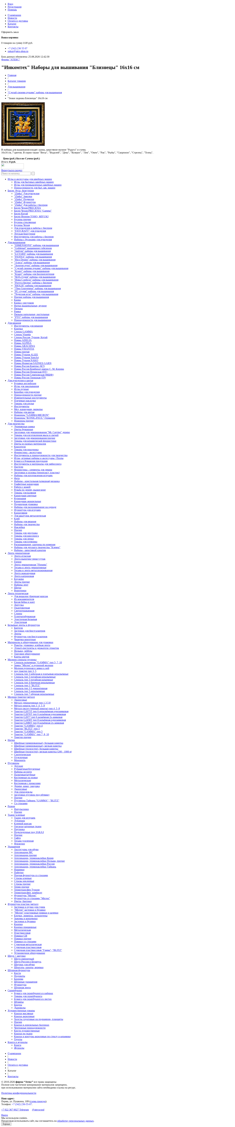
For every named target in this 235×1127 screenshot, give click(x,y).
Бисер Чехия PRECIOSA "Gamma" (33, 210)
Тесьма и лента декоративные (30, 567)
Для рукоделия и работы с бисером (33, 228)
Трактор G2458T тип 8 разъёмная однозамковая (40, 720)
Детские (18, 766)
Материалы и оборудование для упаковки (30, 642)
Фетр (17, 478)
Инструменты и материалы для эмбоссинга (37, 464)
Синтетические (22, 754)
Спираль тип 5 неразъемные (29, 691)
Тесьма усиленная (24, 840)
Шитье (17, 587)
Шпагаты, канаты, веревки (28, 967)
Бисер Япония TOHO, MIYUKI (31, 216)
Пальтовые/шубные (24, 774)
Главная (12, 75)
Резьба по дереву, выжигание (30, 489)
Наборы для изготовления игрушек (33, 475)
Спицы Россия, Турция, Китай (30, 337)
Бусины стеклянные (25, 222)
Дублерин (19, 820)
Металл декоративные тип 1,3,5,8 (32, 702)
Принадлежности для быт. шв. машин (34, 187)
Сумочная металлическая (28, 944)
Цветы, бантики (23, 901)
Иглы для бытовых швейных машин (34, 182)
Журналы (19, 1048)
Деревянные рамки (24, 426)
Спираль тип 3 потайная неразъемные (35, 676)
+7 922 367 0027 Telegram (15, 1109)
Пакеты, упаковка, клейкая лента (32, 645)
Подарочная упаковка (26, 504)
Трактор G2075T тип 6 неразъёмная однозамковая (41, 711)
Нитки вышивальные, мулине (30, 305)
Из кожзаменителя (24, 599)
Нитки (11, 740)
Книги (17, 1045)
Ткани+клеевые (16, 815)
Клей (17, 518)
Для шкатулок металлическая (30, 515)
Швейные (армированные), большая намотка (38, 743)
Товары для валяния (25, 492)
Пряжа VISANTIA (24, 348)
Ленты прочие (22, 582)
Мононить (19, 760)
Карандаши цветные (25, 495)
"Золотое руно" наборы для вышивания (35, 265)
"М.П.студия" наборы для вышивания (34, 277)
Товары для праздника (26, 449)
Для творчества (16, 423)
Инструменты (21, 406)
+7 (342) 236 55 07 (17, 48)
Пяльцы (18, 308)
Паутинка (19, 829)
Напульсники (21, 809)
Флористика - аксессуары (28, 452)
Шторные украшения (25, 981)
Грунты (18, 1039)
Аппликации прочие (25, 855)
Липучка (19, 605)
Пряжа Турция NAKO (26, 360)
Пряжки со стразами (25, 941)
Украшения (14, 846)
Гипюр (17, 561)
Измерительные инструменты (30, 397)
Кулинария (20, 498)
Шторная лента (22, 987)
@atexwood (38, 1109)
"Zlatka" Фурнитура (25, 202)
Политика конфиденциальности (18, 1093)
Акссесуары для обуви (26, 849)
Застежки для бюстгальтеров (29, 630)
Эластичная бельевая (25, 619)
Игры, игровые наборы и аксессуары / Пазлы (38, 458)
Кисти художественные (27, 1030)
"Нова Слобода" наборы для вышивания (36, 279)
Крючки (18, 328)
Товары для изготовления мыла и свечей (36, 435)
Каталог (12, 23)
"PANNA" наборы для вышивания (33, 256)
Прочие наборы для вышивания (31, 297)
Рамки (17, 311)
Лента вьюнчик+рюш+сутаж (29, 559)
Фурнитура (20, 984)
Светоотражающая (24, 610)
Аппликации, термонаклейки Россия (34, 863)
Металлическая (22, 930)
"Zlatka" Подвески (24, 199)
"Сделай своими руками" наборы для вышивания (35, 92)
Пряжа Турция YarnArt (26, 357)
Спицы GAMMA (23, 331)
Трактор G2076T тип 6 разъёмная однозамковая (40, 714)
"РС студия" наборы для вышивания (34, 291)
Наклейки (19, 527)
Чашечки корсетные (25, 639)
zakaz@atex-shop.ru (18, 51)
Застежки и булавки (25, 921)
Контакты (13, 26)
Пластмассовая (22, 933)
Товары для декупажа (26, 533)
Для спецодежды (23, 792)
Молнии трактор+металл (21, 697)
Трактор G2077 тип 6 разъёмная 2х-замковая (38, 717)
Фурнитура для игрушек (27, 510)
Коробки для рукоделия (27, 392)
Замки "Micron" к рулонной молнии (33, 665)
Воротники (20, 590)
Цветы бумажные (23, 429)
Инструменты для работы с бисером (34, 236)
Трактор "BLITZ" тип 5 (27, 728)
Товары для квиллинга (26, 535)
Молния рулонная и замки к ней (31, 668)
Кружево (19, 579)
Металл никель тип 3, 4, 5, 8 (29, 705)
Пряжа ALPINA (22, 343)
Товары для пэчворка (25, 541)
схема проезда (38, 1101)
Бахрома (18, 979)
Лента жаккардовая (24, 573)
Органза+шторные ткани (27, 826)
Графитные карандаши (26, 484)
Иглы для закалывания (26, 386)
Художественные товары (21, 1010)
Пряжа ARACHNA (24, 346)
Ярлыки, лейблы (23, 651)
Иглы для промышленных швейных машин (38, 184)
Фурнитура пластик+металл (23, 904)
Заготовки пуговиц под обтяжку (32, 794)
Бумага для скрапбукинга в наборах (33, 993)
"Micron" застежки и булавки (30, 910)
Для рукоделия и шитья (20, 380)
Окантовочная (22, 607)
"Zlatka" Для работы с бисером (30, 205)
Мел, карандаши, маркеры (28, 409)
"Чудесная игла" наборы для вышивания (36, 294)
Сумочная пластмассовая (27, 947)
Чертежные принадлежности (30, 1027)
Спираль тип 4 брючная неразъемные (34, 682)
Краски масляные (23, 1013)
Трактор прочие (22, 737)
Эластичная (20, 622)
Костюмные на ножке (26, 777)
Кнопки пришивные (25, 927)
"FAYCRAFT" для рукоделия (30, 231)
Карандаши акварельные (27, 501)
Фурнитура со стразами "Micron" (32, 898)
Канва (17, 300)
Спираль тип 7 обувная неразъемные (34, 694)
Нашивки (19, 869)
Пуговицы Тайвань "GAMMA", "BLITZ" (36, 800)
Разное (11, 806)
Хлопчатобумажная (24, 616)
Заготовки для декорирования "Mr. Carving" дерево (42, 432)
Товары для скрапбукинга (28, 996)
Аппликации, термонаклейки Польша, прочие (39, 861)
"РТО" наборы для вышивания (31, 317)
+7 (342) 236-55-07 (22, 1104)
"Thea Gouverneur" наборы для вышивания (37, 288)
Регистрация (14, 6)
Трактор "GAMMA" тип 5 (28, 731)
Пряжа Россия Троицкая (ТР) (30, 377)
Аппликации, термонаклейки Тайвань (35, 866)
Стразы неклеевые (24, 881)
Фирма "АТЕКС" (10, 59)
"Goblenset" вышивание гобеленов (33, 248)
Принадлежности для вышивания (32, 320)
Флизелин (19, 843)
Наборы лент (21, 584)
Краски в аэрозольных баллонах (31, 1025)
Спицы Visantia (22, 334)
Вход (10, 4)
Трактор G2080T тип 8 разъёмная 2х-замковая (39, 722)
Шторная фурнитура (19, 970)
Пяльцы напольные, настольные (31, 314)
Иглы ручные (21, 389)
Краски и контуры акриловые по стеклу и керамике (42, 1036)
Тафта (17, 838)
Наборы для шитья (24, 412)
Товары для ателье (24, 403)
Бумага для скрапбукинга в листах (33, 999)
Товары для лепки (24, 538)
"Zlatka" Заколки (23, 196)
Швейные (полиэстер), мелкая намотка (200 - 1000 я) (43, 751)
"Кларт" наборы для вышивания (31, 271)
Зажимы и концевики (26, 918)
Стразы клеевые (23, 878)
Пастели (18, 466)
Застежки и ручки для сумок (29, 907)
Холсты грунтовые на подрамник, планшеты (38, 1019)
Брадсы (18, 1004)
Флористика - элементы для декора (33, 469)
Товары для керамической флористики (35, 441)
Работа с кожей (22, 487)
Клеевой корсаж (23, 823)
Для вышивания (16, 86)
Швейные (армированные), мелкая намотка (38, 746)
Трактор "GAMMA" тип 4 (28, 725)
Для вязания (14, 323)
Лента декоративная (19, 553)
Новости (12, 18)
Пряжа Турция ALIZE (26, 354)
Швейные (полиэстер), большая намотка (36, 748)
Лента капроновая (24, 576)
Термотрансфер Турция (26, 889)
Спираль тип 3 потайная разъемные (33, 679)
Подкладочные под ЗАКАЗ (29, 832)
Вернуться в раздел (11, 170)
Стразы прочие (22, 884)
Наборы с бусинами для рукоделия (33, 239)
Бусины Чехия (22, 225)
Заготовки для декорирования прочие (34, 438)
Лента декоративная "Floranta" (30, 564)
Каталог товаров (17, 81)
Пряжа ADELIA (23, 340)
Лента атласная (22, 556)
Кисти (17, 973)
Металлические (22, 780)
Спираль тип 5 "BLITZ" (27, 685)
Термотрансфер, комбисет (28, 892)
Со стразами (20, 803)
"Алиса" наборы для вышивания (32, 262)
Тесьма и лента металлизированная (33, 570)
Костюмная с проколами (27, 783)
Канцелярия (20, 512)
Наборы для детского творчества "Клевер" (37, 547)
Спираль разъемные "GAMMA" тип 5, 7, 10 (38, 662)
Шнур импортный (24, 958)
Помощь (12, 9)
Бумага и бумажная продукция (30, 461)
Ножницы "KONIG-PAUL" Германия (34, 418)
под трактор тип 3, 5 (25, 671)
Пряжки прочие (22, 938)
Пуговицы (13, 763)
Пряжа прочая (21, 351)
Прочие (18, 797)
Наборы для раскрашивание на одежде (35, 507)
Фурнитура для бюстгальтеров (30, 636)
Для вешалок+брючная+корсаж (31, 596)
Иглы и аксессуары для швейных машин (30, 179)
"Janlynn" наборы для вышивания (32, 251)
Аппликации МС (23, 852)
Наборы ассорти (23, 771)
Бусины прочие (22, 219)
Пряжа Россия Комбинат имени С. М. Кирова (39, 369)
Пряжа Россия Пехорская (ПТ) (30, 371)
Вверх (4, 1115)
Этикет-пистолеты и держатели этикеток (36, 648)
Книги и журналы (17, 1042)
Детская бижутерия (24, 233)
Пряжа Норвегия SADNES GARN (32, 363)
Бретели (18, 628)
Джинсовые (20, 699)
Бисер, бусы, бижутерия (21, 190)
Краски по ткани (23, 1033)
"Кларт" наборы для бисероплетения (34, 274)
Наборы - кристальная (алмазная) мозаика (37, 481)
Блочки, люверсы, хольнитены (30, 915)
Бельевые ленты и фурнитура (24, 625)
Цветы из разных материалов (30, 443)
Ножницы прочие (24, 420)
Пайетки (19, 872)
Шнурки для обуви (24, 964)
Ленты (17, 633)
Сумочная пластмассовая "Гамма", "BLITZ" (38, 950)
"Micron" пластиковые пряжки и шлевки (36, 912)
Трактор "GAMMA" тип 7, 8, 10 (31, 734)
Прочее (18, 530)
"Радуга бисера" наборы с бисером (33, 282)
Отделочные (21, 757)
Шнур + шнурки (17, 956)
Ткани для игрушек (24, 817)
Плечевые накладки (25, 400)
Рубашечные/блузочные (27, 769)
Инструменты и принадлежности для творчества (40, 455)
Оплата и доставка (18, 20)
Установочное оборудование (29, 953)
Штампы (19, 1002)
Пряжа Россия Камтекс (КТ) (29, 366)
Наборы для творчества (27, 524)
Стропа (18, 613)
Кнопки (18, 924)
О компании (14, 15)
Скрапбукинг (15, 990)
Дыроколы (20, 1007)
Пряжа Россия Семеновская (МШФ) (33, 374)
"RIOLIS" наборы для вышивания (32, 285)
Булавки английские (25, 383)
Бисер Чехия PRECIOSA (27, 208)
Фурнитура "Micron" (25, 895)
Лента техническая (18, 593)
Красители (20, 446)
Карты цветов (21, 656)
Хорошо (6, 1124)
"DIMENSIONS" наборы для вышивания (36, 245)
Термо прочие (21, 886)
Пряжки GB (20, 935)
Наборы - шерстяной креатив (30, 550)
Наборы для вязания (25, 521)
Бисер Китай (21, 213)
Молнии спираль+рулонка (22, 659)
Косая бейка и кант (24, 602)
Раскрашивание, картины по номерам (34, 544)
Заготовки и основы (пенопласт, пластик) (37, 472)
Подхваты (19, 976)
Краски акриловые (24, 1016)
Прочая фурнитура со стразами (31, 875)
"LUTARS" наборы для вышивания (33, 254)
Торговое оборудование (27, 653)
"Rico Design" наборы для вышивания (34, 259)
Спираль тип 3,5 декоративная (30, 688)
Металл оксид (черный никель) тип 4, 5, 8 (37, 708)
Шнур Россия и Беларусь (27, 961)
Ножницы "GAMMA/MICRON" (31, 415)
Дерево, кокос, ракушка (27, 786)
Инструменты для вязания (28, 325)
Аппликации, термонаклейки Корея (33, 858)
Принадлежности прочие (28, 395)
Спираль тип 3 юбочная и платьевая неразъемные (41, 674)
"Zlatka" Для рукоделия (26, 193)
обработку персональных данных (75, 1120)
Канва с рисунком (24, 302)
